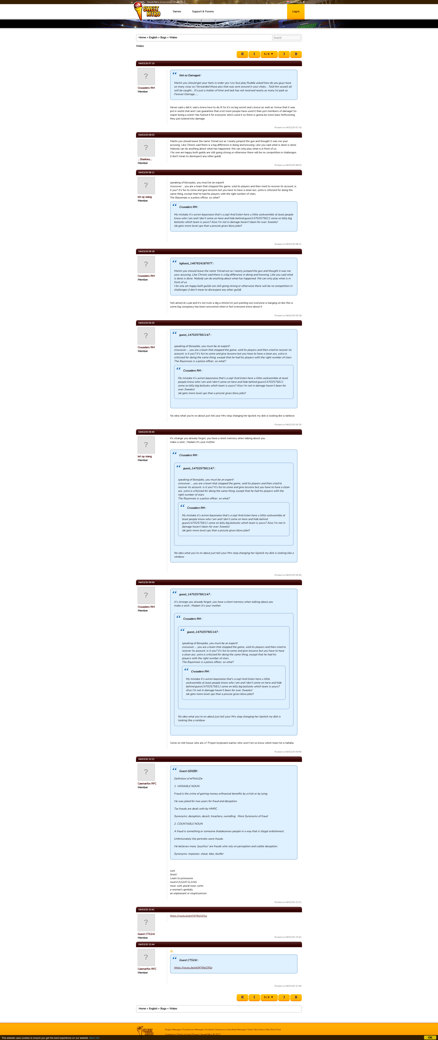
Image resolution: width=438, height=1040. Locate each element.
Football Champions (215, 1029)
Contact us (170, 1034)
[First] (242, 54)
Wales (173, 37)
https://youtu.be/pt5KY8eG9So (188, 916)
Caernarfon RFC (147, 783)
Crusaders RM (146, 88)
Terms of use (183, 1034)
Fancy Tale (264, 1029)
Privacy (195, 1034)
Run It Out (276, 1029)
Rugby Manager (173, 1029)
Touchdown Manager (193, 1029)
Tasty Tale (252, 1029)
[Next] (284, 54)
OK (430, 1037)
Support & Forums (203, 11)
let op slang (145, 197)
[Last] (296, 54)
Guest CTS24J (146, 934)
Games (177, 11)
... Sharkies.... (145, 159)
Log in (295, 11)
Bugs (163, 37)
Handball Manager (236, 1029)
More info (94, 1037)
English (153, 37)
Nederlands (295, 2)
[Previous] (254, 54)
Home (142, 37)
